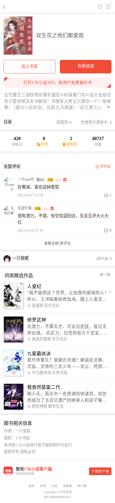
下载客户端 (100, 471)
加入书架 (29, 66)
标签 (55, 485)
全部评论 (12, 166)
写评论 (105, 166)
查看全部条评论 (57, 243)
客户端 (82, 485)
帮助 (31, 485)
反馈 (43, 485)
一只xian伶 (26, 179)
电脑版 (67, 485)
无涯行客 (25, 208)
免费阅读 (86, 66)
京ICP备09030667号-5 (57, 497)
